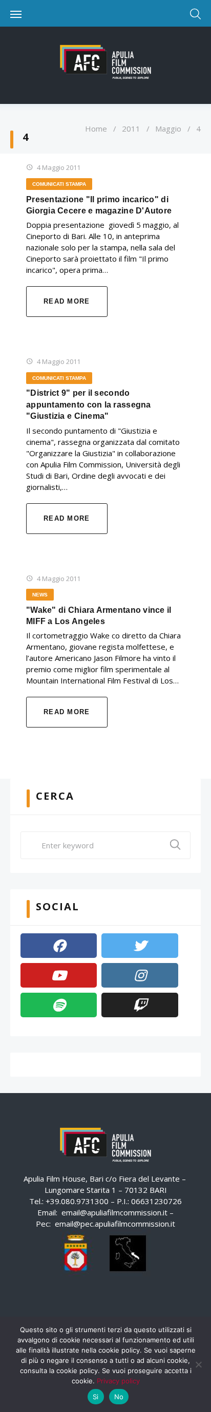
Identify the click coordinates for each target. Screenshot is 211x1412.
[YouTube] (58, 975)
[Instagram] (139, 975)
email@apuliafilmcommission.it (114, 1212)
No (119, 1397)
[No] (198, 1364)
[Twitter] (139, 945)
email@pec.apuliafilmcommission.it (115, 1223)
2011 (131, 128)
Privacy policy (118, 1381)
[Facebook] (58, 945)
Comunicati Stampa (59, 184)
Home (96, 128)
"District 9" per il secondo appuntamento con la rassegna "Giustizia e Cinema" (88, 404)
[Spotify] (58, 1005)
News (40, 594)
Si (96, 1397)
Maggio (168, 128)
